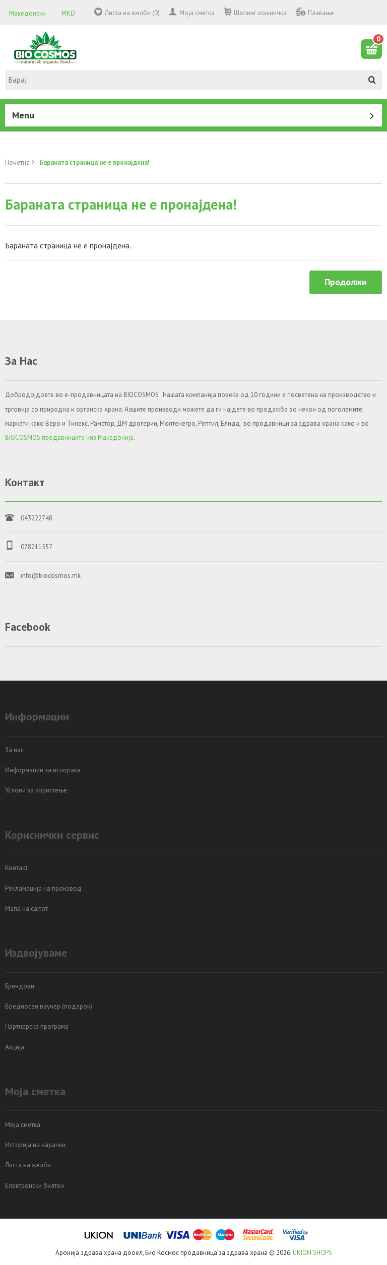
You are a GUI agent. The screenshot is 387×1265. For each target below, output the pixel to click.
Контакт (16, 867)
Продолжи (346, 282)
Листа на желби (28, 1165)
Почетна (17, 162)
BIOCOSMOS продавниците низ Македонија (69, 437)
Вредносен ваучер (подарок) (48, 1006)
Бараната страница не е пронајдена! (94, 162)
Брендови (19, 986)
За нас (14, 750)
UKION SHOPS (312, 1252)
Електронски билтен (34, 1185)
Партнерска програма (37, 1026)
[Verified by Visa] (295, 1238)
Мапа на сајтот (26, 908)
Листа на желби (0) (132, 13)
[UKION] (99, 1238)
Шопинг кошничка (260, 13)
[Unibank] (142, 1238)
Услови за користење (36, 790)
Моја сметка (197, 13)
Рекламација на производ (43, 888)
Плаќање (321, 13)
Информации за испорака (43, 770)
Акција (14, 1047)
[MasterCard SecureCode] (258, 1238)
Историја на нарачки (35, 1145)
